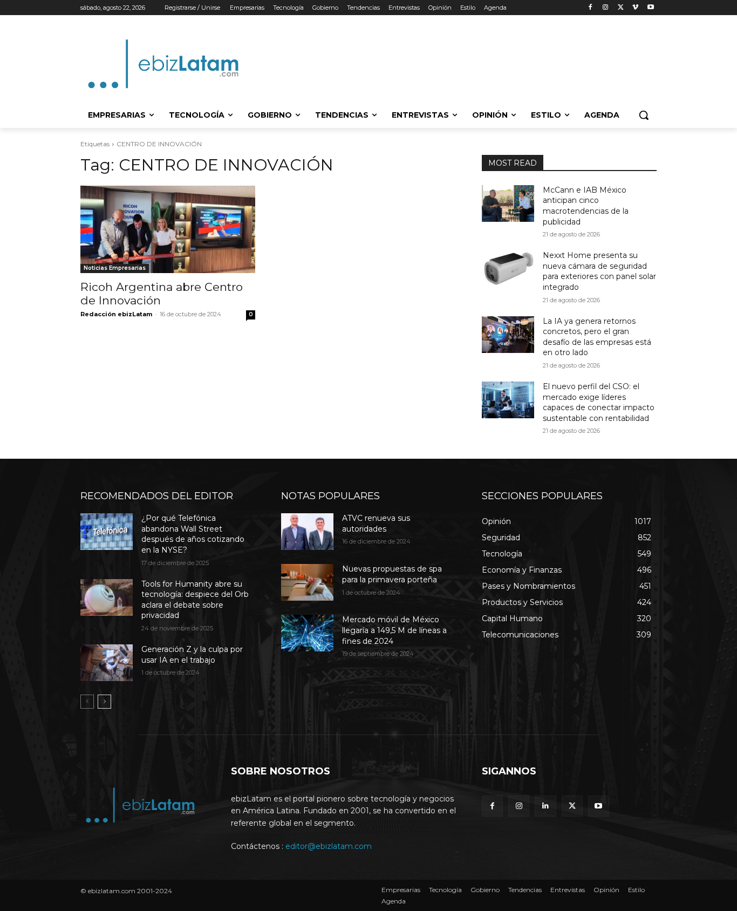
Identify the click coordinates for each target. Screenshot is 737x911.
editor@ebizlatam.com (328, 846)
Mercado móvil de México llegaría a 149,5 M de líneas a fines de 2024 (394, 630)
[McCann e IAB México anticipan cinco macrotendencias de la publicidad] (508, 203)
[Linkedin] (545, 806)
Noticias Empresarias (115, 267)
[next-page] (104, 702)
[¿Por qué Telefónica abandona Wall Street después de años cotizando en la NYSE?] (106, 531)
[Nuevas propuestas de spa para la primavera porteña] (307, 582)
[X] (621, 8)
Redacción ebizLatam (116, 314)
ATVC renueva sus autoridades (376, 523)
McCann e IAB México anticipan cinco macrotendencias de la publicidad (586, 206)
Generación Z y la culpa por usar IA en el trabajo (192, 654)
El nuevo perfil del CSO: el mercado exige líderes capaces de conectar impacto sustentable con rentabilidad (598, 402)
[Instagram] (605, 8)
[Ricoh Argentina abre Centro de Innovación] (167, 229)
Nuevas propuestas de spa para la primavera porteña (392, 574)
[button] (644, 115)
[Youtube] (650, 8)
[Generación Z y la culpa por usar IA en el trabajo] (106, 662)
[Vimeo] (635, 8)
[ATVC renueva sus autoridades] (307, 531)
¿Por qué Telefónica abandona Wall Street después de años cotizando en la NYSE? (192, 534)
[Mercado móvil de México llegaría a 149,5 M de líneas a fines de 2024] (307, 633)
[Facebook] (590, 8)
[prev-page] (87, 702)
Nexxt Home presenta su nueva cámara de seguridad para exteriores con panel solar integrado (599, 271)
